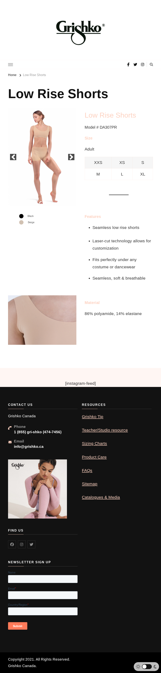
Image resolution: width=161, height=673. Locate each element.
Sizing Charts (94, 443)
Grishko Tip (92, 416)
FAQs (87, 470)
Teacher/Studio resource (105, 430)
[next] (71, 157)
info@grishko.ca (29, 446)
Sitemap (89, 484)
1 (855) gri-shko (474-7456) (37, 432)
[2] (44, 202)
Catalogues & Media (101, 497)
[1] (40, 202)
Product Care (94, 457)
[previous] (13, 157)
